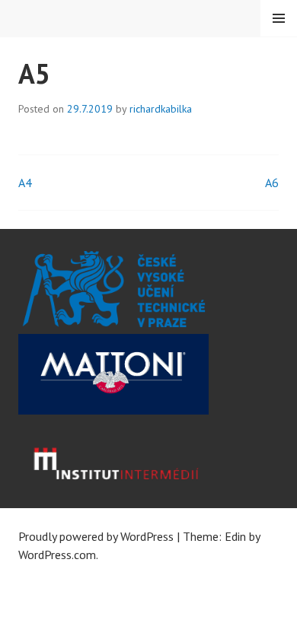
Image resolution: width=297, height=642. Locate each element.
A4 (25, 182)
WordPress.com (57, 554)
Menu (279, 18)
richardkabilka (160, 109)
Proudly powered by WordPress (96, 536)
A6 (272, 182)
